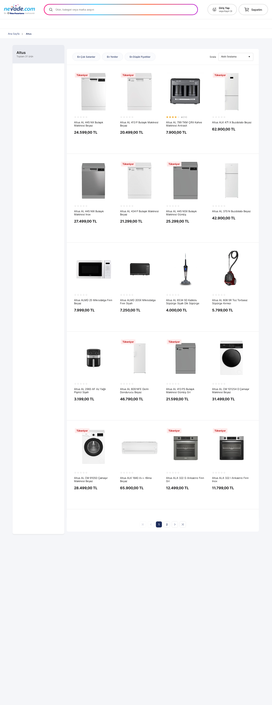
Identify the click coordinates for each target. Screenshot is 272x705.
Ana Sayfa (14, 33)
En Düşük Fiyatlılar (140, 56)
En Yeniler (112, 56)
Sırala (213, 56)
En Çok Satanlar (86, 56)
